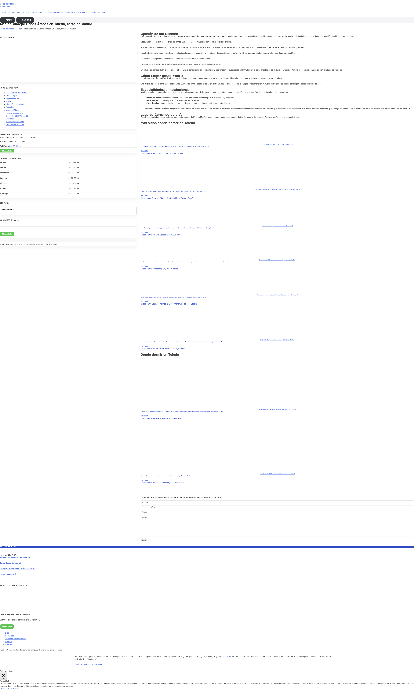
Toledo (19, 29)
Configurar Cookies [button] (81, 664)
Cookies (8, 642)
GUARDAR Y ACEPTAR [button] (9, 689)
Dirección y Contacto (15, 104)
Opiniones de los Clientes (17, 93)
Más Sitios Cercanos (15, 122)
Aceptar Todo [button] (97, 664)
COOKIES (227, 657)
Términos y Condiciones (15, 639)
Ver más (144, 151)
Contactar (10, 119)
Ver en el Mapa (12, 110)
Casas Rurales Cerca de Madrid (59, 12)
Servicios (10, 107)
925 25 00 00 (15, 146)
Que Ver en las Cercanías (17, 116)
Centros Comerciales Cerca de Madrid (17, 569)
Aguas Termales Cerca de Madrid (15, 557)
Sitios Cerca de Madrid (10, 563)
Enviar (144, 540)
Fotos (8, 101)
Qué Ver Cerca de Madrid (11, 12)
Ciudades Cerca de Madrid (33, 12)
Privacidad (9, 636)
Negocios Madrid (8, 574)
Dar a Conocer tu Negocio (93, 12)
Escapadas (77, 12)
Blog (7, 633)
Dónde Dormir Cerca (15, 125)
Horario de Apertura (14, 113)
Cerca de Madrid (7, 29)
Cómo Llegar (11, 95)
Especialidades (12, 98)
